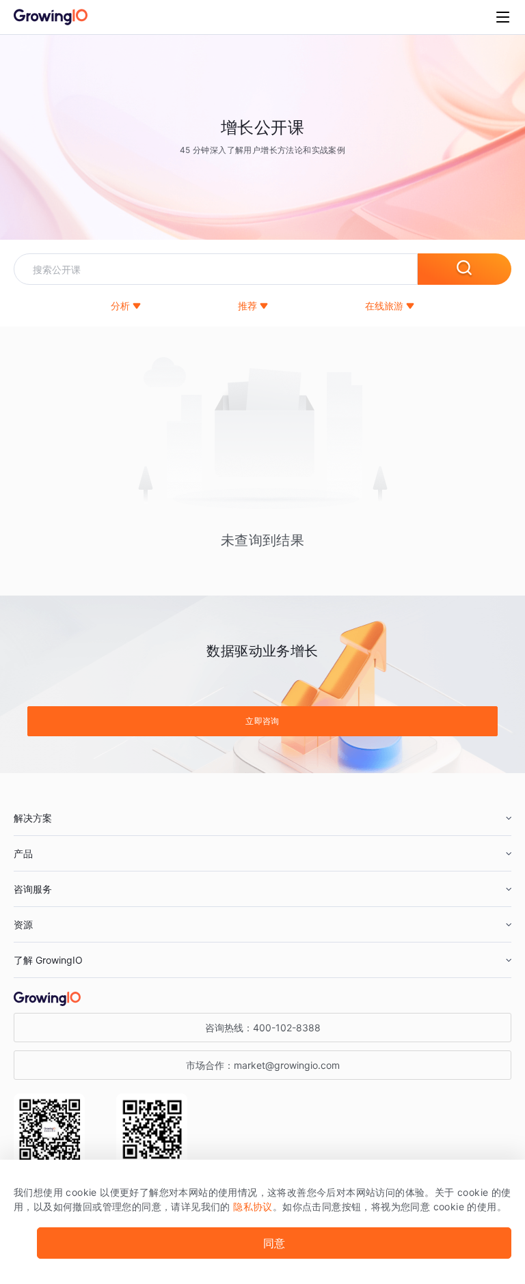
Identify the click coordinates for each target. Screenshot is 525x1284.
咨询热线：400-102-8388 (263, 1027)
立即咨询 (262, 721)
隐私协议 (253, 1206)
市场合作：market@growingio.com (263, 1065)
